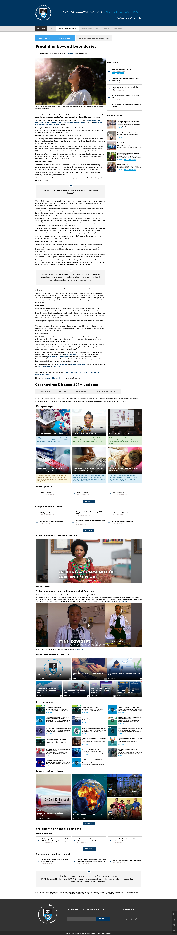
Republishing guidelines (104, 933)
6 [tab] (89, 645)
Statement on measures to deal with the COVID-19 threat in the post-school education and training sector (91, 860)
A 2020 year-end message (47, 513)
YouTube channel (79, 649)
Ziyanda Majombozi (72, 354)
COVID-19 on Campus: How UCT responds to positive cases (52, 469)
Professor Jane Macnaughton (59, 357)
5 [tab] (97, 580)
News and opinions (81, 391)
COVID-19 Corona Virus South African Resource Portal (94, 739)
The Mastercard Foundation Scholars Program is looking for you (126, 79)
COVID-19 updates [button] (65, 38)
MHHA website (62, 364)
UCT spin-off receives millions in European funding (52, 814)
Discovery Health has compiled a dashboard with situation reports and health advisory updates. (93, 752)
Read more (88, 530)
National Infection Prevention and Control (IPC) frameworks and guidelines (129, 718)
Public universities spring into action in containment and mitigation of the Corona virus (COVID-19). (130, 742)
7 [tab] (93, 645)
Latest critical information (84, 433)
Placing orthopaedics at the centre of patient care (129, 132)
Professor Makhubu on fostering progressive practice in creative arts (128, 154)
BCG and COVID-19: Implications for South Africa (58, 728)
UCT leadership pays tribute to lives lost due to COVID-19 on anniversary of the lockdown (90, 840)
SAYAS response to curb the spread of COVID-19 (130, 728)
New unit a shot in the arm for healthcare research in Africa (126, 105)
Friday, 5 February (46, 492)
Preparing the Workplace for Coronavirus (56, 739)
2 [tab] (85, 580)
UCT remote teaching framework (49, 675)
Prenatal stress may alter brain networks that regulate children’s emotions (125, 88)
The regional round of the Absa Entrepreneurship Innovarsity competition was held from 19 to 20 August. (129, 125)
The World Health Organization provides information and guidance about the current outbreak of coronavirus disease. (93, 763)
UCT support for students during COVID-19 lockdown (124, 674)
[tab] (89, 501)
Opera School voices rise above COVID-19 (123, 792)
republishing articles (53, 378)
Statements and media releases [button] (106, 391)
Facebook (46, 366)
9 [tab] (100, 645)
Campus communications (67, 28)
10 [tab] (104, 645)
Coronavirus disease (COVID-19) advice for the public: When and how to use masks (57, 718)
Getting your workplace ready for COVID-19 (128, 707)
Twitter (39, 366)
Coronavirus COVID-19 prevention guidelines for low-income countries (58, 750)
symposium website (77, 364)
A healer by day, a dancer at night (121, 69)
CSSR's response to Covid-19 (89, 718)
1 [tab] (82, 580)
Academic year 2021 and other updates (123, 513)
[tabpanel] (89, 561)
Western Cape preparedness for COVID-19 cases (127, 860)
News (51, 28)
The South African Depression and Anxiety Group (94, 728)
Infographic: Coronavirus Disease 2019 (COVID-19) (126, 691)
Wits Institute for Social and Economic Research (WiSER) (66, 122)
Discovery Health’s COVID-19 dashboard (92, 749)
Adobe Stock (72, 53)
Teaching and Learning (119, 433)
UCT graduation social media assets (122, 521)
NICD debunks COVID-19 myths (90, 707)
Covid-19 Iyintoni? (79, 641)
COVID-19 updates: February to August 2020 (94, 38)
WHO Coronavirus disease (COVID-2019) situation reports (92, 760)
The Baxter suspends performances (121, 815)
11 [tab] (108, 645)
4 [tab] (93, 580)
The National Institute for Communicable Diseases (128, 750)
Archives (106, 28)
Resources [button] (62, 391)
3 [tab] (89, 580)
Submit (102, 919)
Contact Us (118, 28)
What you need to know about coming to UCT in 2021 (89, 513)
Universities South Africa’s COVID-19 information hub (130, 739)
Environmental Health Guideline (54, 707)
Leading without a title (122, 164)
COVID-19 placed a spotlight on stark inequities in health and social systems (127, 840)
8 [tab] (97, 645)
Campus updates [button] (44, 38)
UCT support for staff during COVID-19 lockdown (74, 691)
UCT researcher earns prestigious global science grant (126, 96)
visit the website (122, 601)
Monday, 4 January (82, 492)
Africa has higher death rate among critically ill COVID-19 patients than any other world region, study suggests (54, 840)
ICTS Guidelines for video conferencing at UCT (88, 674)
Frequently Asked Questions (50, 433)
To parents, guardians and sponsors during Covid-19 (88, 574)
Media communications (89, 28)
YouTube (56, 366)
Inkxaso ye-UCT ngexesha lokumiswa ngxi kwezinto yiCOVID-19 (46, 690)
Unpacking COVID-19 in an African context (88, 815)
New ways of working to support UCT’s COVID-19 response (88, 469)
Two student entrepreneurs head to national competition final (128, 122)
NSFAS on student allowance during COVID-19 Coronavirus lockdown (54, 860)
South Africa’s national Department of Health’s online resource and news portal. (93, 742)
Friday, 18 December (118, 492)
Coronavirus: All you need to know (54, 760)
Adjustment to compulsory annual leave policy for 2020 (90, 521)
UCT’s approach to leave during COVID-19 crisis (123, 469)
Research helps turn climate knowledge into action (128, 143)
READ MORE (89, 501)
